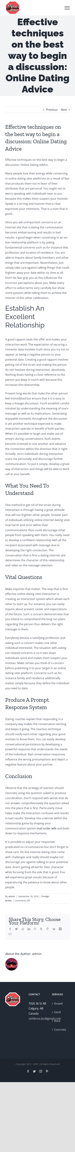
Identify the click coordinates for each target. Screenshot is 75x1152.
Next (64, 110)
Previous (52, 110)
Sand (57, 1012)
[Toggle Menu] (67, 7)
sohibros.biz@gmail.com (37, 1018)
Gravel (58, 1003)
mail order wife (47, 828)
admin (11, 896)
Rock (57, 1021)
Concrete (60, 1030)
